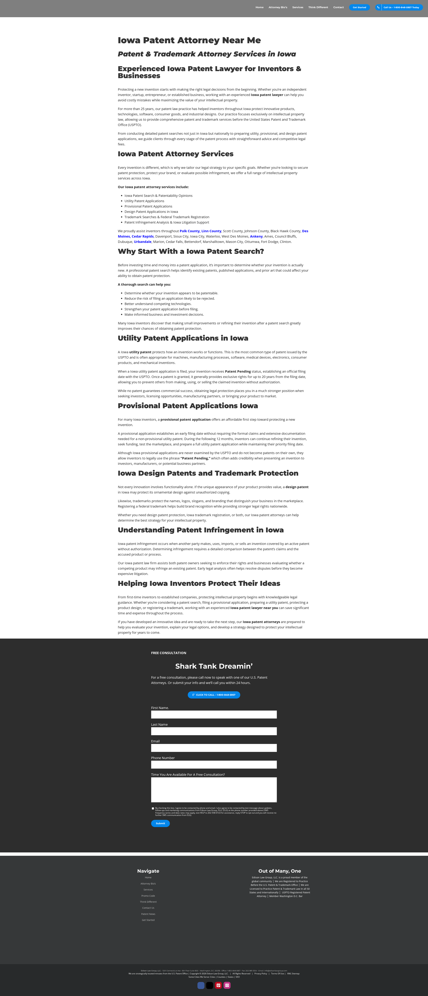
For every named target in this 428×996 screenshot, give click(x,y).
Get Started (148, 920)
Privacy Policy (260, 973)
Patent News (148, 914)
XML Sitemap (293, 973)
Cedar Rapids (143, 236)
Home (148, 877)
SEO (238, 976)
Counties (221, 976)
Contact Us (148, 907)
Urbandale (142, 241)
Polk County (190, 231)
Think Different (148, 901)
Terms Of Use (277, 973)
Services (148, 889)
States (231, 976)
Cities (212, 976)
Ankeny (256, 236)
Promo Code (148, 895)
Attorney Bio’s (148, 883)
